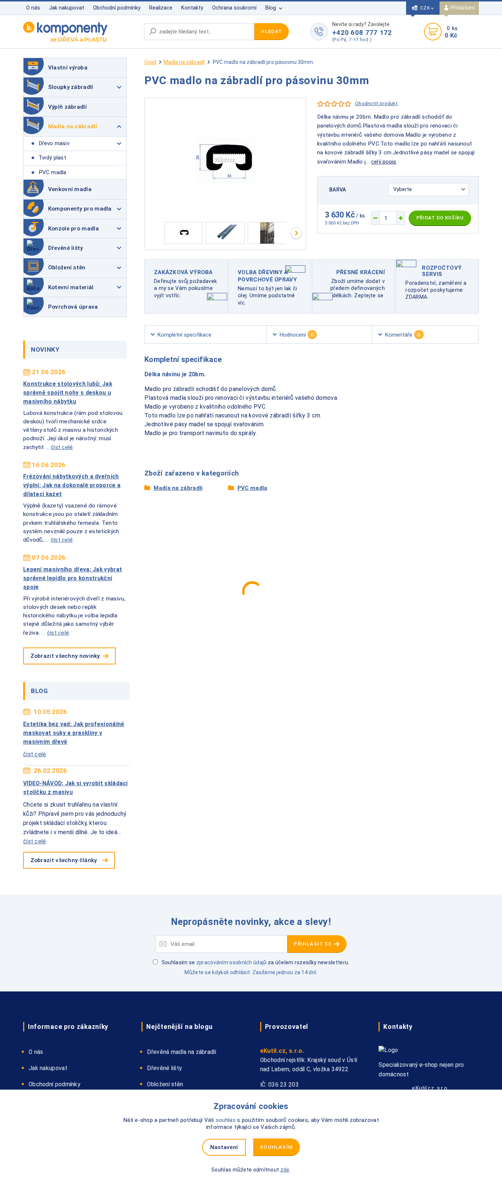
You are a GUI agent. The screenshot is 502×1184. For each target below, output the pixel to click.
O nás (33, 8)
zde (285, 1170)
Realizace (160, 8)
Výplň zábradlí (67, 107)
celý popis (384, 161)
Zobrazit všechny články (64, 860)
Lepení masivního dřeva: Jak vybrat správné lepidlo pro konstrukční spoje (72, 578)
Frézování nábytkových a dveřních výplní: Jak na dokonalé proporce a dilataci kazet (72, 485)
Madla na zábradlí (72, 126)
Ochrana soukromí (234, 8)
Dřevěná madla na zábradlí (181, 1052)
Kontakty (192, 8)
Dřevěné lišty (65, 248)
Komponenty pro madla (80, 208)
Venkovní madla (70, 189)
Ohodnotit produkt (376, 103)
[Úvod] (80, 32)
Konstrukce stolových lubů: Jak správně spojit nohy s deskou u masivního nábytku (67, 393)
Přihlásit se (313, 944)
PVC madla (53, 172)
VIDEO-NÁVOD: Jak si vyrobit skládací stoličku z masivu (75, 788)
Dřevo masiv (54, 143)
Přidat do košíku (440, 217)
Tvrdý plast (52, 157)
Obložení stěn (67, 267)
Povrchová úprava (73, 307)
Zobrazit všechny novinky (65, 656)
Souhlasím (276, 1147)
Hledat (271, 31)
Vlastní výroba (67, 67)
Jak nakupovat (66, 8)
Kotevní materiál (71, 287)
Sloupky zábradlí (70, 87)
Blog (270, 8)
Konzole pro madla (73, 228)
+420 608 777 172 (362, 32)
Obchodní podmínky (116, 8)
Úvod (150, 62)
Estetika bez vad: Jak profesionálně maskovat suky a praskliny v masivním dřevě (74, 733)
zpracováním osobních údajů (231, 962)
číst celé (62, 447)
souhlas (226, 1120)
